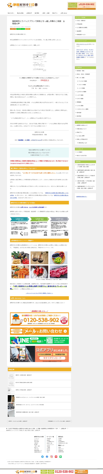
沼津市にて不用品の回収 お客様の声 (24, 389)
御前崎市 (28, 28)
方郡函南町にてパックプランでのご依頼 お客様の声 (59, 421)
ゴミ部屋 (27, 140)
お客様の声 (29, 13)
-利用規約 (60, 440)
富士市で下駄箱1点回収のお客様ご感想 (24, 382)
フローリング (79, 49)
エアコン (86, 49)
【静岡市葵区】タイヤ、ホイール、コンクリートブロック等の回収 (30, 404)
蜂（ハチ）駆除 (80, 77)
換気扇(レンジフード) (85, 51)
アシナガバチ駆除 (82, 81)
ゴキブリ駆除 (80, 98)
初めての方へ (11, 13)
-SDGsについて (61, 448)
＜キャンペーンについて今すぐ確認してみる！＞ (39, 293)
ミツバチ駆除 (81, 88)
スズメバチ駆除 (82, 84)
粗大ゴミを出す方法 (81, 155)
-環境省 (59, 447)
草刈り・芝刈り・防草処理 (83, 74)
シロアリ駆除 (80, 95)
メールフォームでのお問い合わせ (81, 8)
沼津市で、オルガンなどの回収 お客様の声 (18, 421)
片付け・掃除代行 (81, 20)
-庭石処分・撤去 (49, 443)
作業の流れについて (81, 128)
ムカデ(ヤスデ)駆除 (81, 91)
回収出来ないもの (82, 142)
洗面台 (83, 53)
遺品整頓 (20, 140)
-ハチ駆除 (48, 447)
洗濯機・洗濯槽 (80, 57)
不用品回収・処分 (20, 28)
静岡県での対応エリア (82, 125)
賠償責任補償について (38, 450)
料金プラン (55, 13)
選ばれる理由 (20, 13)
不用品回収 (79, 24)
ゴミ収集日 (79, 152)
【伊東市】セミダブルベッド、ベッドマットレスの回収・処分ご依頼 (30, 397)
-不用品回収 (49, 438)
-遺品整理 (48, 440)
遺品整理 (79, 31)
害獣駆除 (79, 102)
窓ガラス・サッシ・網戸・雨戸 (85, 55)
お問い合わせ (64, 13)
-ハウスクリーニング (50, 444)
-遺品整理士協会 (61, 451)
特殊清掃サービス (81, 34)
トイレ (87, 53)
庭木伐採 (79, 112)
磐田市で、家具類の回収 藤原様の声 (24, 375)
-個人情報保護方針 (61, 441)
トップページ (36, 438)
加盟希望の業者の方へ (81, 196)
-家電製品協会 (60, 450)
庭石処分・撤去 (80, 70)
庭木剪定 (79, 116)
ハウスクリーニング (36, 140)
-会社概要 (60, 438)
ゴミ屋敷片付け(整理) (82, 27)
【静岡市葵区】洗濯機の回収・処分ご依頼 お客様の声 (27, 412)
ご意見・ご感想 (45, 13)
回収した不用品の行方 (82, 139)
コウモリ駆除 (80, 105)
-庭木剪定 (48, 450)
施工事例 (37, 13)
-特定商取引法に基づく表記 (63, 443)
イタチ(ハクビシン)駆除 (82, 109)
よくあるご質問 (80, 135)
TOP (33, 428)
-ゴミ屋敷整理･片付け (50, 441)
